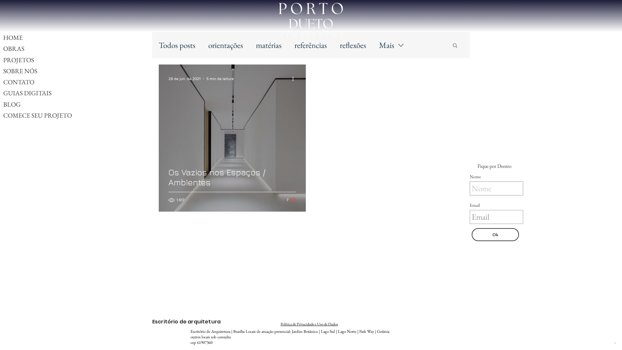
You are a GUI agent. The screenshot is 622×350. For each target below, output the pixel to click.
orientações (225, 45)
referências (310, 45)
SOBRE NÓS (20, 71)
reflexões (353, 45)
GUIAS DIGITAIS (27, 93)
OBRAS (13, 48)
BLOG (12, 104)
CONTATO (18, 82)
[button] (455, 45)
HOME (13, 37)
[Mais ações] (295, 79)
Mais (386, 45)
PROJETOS (18, 60)
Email (475, 205)
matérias (269, 45)
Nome (475, 176)
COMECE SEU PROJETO (37, 115)
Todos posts (177, 45)
